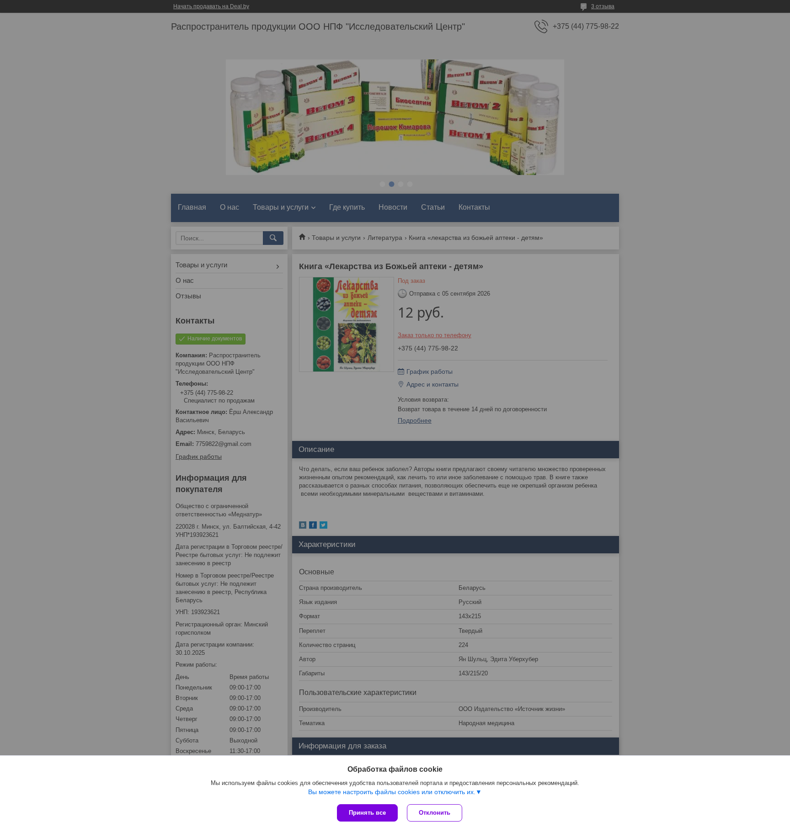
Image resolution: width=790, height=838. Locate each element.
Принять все (367, 812)
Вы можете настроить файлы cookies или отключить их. (391, 792)
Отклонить (434, 812)
